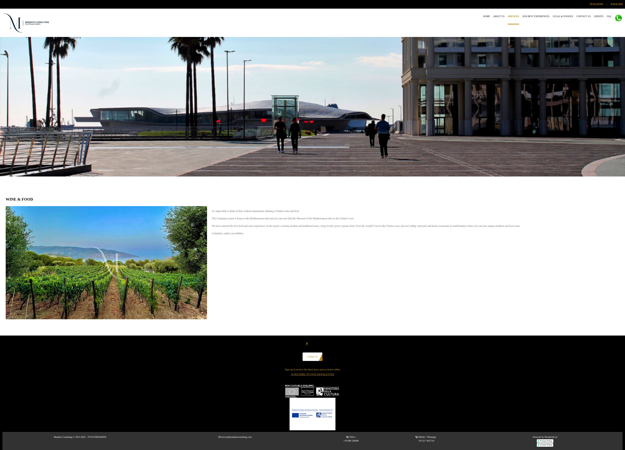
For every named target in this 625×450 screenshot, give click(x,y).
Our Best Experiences (535, 16)
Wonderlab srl (550, 437)
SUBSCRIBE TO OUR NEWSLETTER (312, 374)
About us (499, 16)
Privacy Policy (546, 441)
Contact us (583, 16)
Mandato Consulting (63, 437)
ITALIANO (596, 4)
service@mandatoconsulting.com (236, 437)
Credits (599, 16)
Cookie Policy (546, 445)
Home (486, 16)
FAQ (609, 16)
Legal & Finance (563, 16)
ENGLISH (617, 4)
